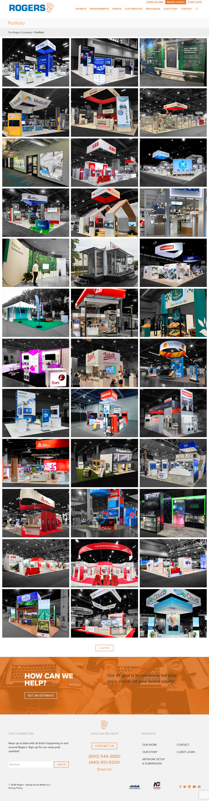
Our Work (149, 745)
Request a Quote (176, 2)
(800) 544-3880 (156, 2)
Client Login (194, 2)
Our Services (134, 8)
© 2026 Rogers (16, 784)
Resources (153, 8)
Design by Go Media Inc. (38, 784)
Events (117, 8)
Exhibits (81, 8)
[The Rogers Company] (31, 7)
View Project (35, 62)
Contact (186, 8)
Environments (99, 8)
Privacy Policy (16, 788)
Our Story (171, 8)
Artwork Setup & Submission (153, 761)
